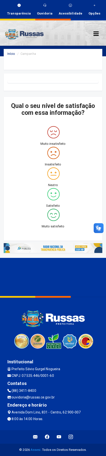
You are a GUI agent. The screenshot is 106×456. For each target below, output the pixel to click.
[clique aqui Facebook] (47, 437)
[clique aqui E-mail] (35, 437)
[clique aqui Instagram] (71, 437)
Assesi (36, 450)
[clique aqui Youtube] (59, 437)
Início (11, 54)
